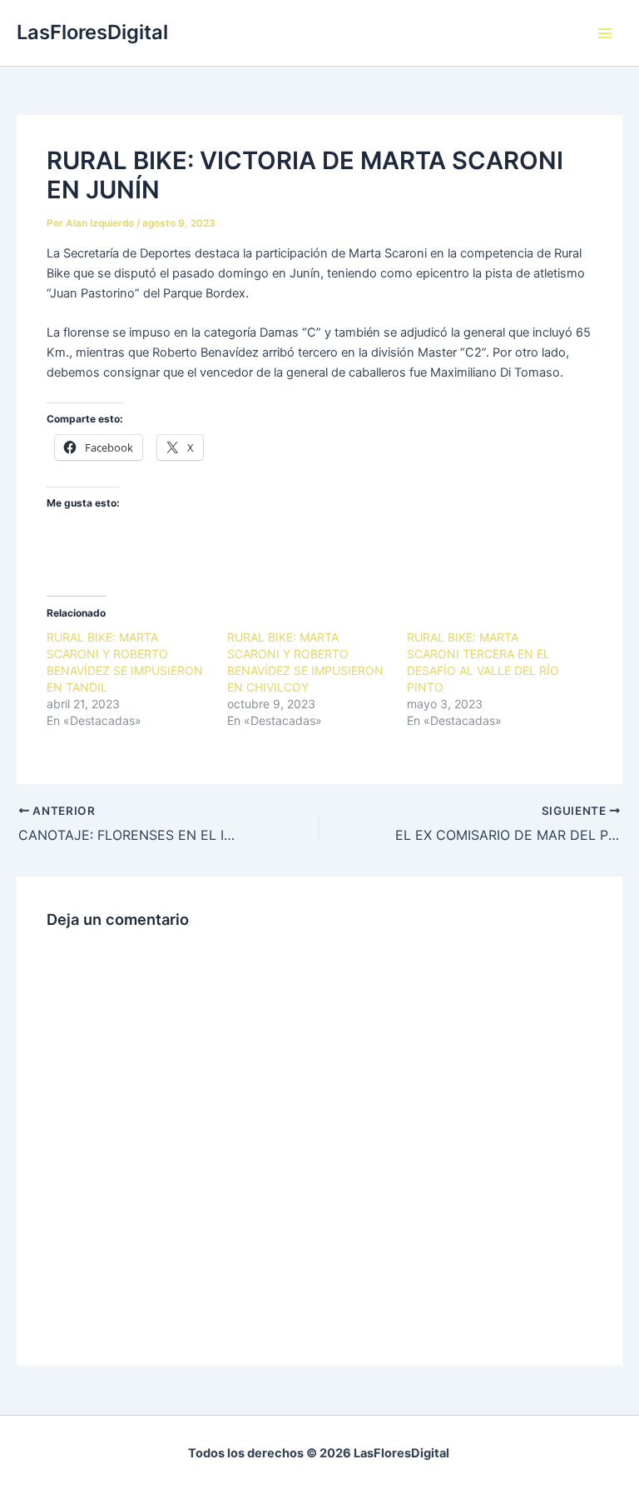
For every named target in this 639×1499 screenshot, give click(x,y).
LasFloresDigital (92, 32)
